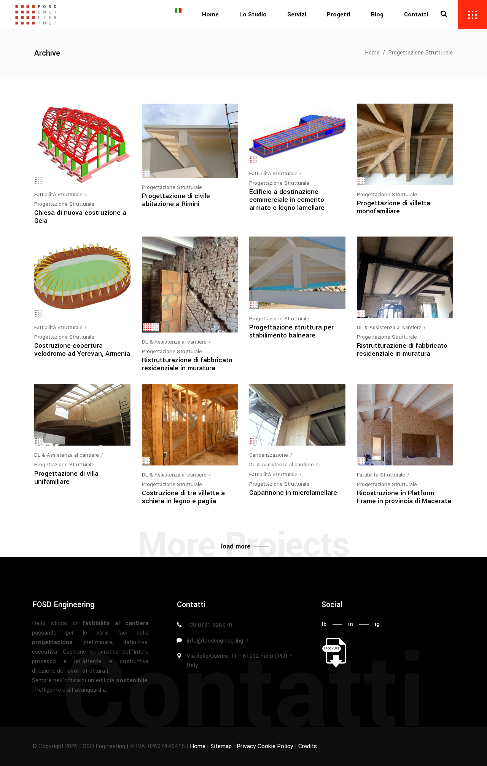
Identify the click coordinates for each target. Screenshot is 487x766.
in (350, 624)
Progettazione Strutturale (64, 204)
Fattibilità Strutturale (58, 194)
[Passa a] (178, 14)
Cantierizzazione (268, 455)
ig (377, 624)
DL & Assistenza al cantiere (174, 341)
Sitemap (221, 746)
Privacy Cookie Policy (265, 746)
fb (323, 624)
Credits (307, 746)
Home (372, 53)
